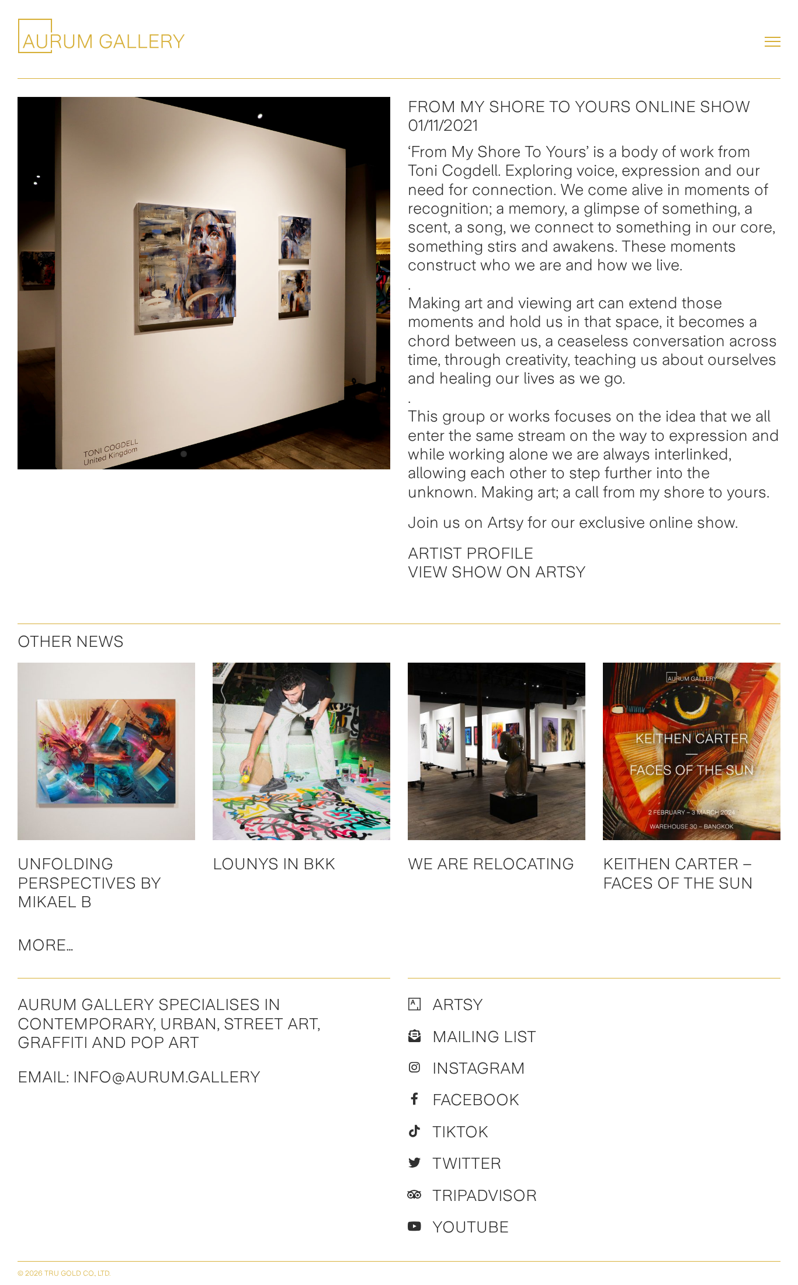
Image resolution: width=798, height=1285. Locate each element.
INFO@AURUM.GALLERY (167, 1076)
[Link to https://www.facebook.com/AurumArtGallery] (414, 1099)
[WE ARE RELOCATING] (496, 751)
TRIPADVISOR (484, 1195)
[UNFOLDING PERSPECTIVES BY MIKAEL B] (106, 751)
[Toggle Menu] (772, 41)
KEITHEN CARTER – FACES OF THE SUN (678, 873)
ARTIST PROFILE (470, 553)
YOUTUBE (470, 1226)
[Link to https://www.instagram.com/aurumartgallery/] (414, 1068)
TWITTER (466, 1163)
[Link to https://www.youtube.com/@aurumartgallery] (414, 1226)
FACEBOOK (475, 1099)
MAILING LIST (484, 1036)
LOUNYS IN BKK (274, 863)
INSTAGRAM (478, 1067)
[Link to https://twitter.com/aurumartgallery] (414, 1163)
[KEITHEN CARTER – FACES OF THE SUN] (691, 751)
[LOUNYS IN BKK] (301, 751)
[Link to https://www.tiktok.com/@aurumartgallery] (414, 1131)
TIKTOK (460, 1131)
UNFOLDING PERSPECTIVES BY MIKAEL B (89, 882)
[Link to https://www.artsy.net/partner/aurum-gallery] (414, 1004)
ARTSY (457, 1004)
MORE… (46, 944)
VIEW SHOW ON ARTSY (497, 571)
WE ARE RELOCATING (491, 863)
